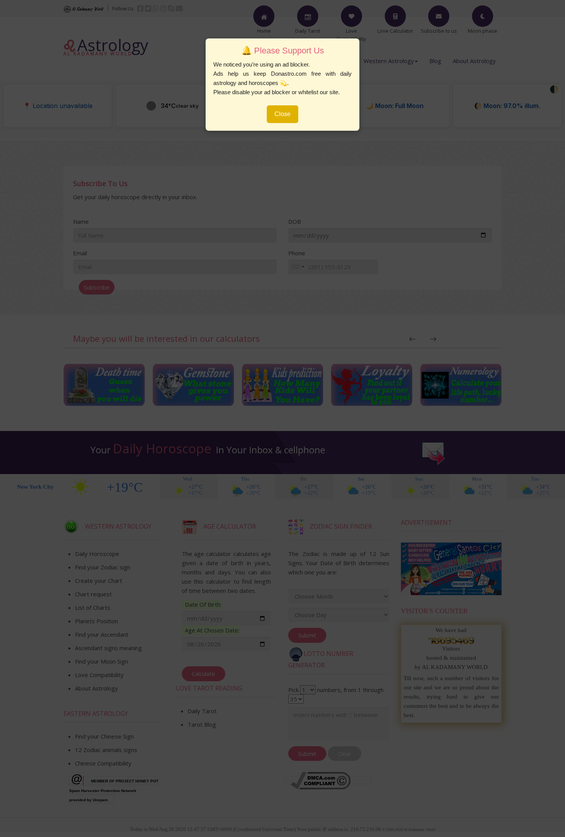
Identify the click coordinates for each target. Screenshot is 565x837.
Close (282, 114)
